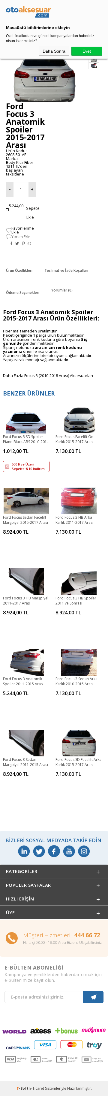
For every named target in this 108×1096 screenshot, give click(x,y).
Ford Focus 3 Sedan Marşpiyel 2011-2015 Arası (25, 762)
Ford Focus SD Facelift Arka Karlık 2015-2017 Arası (78, 762)
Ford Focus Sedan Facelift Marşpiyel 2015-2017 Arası (25, 520)
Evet (86, 51)
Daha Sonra (54, 51)
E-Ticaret (36, 1088)
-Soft (22, 1088)
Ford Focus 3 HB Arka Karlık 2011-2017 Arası (74, 520)
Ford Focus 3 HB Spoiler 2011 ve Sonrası (76, 601)
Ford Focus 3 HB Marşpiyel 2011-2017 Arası (25, 601)
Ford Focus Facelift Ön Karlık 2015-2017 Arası (74, 439)
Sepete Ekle (27, 212)
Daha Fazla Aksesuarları (48, 376)
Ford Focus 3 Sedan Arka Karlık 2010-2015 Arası (77, 681)
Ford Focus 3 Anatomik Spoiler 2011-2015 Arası (23, 681)
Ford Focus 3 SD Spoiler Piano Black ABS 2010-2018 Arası (26, 439)
